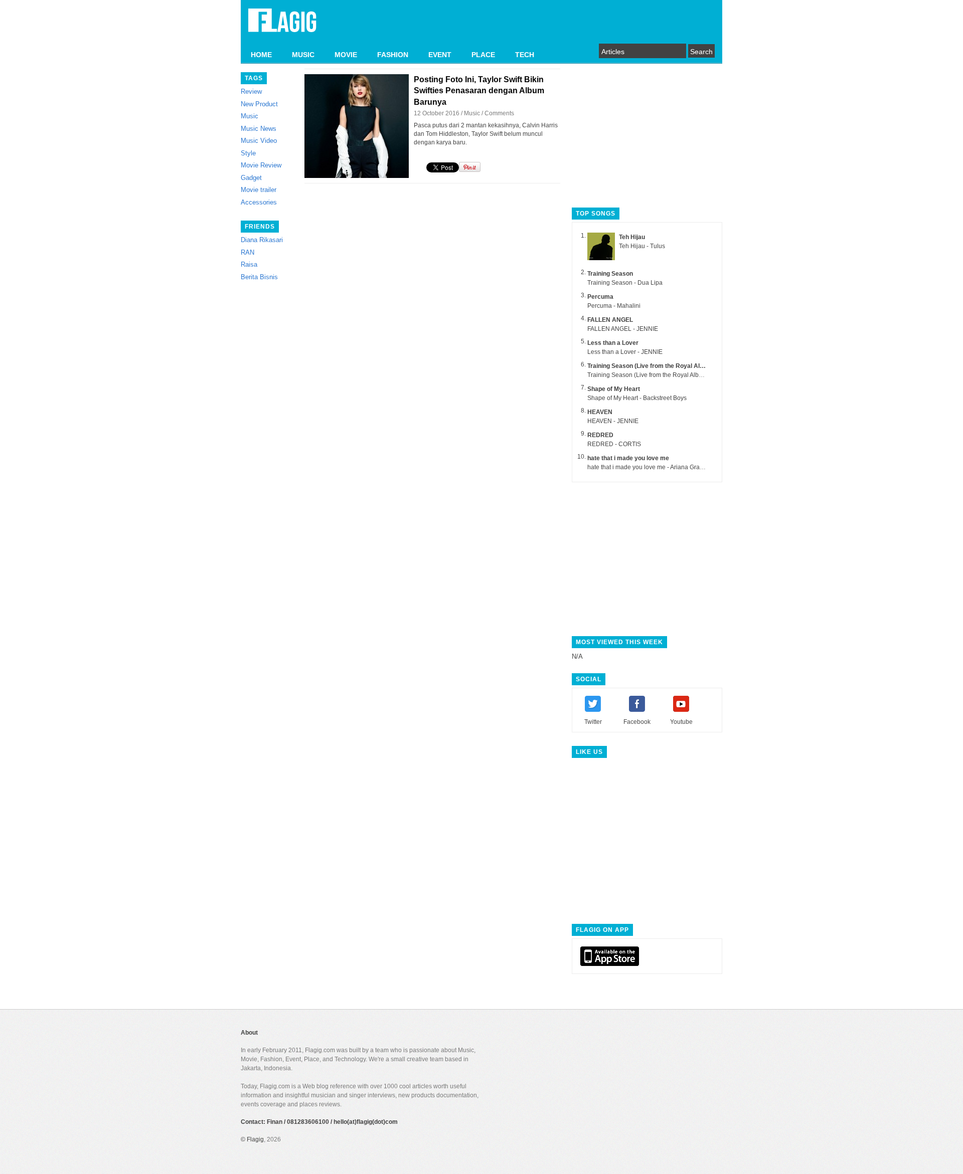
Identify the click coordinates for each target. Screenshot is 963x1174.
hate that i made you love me (628, 458)
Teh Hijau (632, 237)
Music (249, 116)
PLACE (483, 55)
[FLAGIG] (282, 26)
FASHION (392, 55)
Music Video (259, 140)
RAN (247, 252)
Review (251, 91)
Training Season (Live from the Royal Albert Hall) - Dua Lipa (668, 374)
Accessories (259, 202)
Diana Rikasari (262, 240)
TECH (524, 55)
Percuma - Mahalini (613, 305)
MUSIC (303, 55)
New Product (259, 104)
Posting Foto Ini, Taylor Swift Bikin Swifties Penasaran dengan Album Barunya (479, 90)
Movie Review (261, 165)
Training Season (610, 273)
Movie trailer (258, 189)
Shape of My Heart (613, 389)
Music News (258, 128)
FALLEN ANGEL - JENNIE (622, 328)
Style (248, 153)
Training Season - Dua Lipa (625, 282)
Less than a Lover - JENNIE (625, 351)
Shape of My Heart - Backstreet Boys (637, 398)
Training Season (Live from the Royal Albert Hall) (656, 365)
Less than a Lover (612, 342)
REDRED (600, 435)
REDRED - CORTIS (614, 444)
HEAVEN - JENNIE (612, 421)
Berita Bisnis (259, 277)
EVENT (439, 55)
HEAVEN (599, 412)
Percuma (600, 296)
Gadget (251, 177)
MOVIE (346, 55)
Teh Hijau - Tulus (642, 246)
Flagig (255, 1139)
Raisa (249, 264)
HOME (261, 55)
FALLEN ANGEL (610, 319)
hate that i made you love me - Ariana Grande (648, 467)
